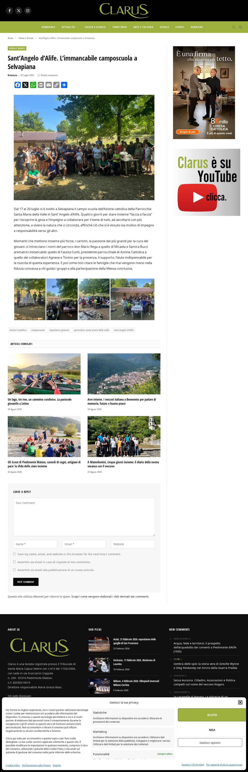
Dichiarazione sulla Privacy (36, 765)
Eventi (180, 27)
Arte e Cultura (143, 27)
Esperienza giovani (59, 330)
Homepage (48, 27)
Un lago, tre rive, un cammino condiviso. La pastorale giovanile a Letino (39, 402)
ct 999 (176, 659)
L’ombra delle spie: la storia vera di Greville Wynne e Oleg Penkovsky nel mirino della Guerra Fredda (206, 666)
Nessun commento (49, 75)
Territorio (120, 27)
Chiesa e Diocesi (95, 27)
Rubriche (197, 27)
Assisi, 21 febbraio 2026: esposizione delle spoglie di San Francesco (134, 641)
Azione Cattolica (18, 330)
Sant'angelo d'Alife (124, 330)
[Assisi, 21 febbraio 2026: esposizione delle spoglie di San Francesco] (99, 644)
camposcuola (38, 330)
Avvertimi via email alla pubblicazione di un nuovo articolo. (56, 570)
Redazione (12, 75)
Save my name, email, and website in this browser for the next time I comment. (69, 554)
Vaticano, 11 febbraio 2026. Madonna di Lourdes (134, 662)
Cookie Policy (13, 765)
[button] (240, 702)
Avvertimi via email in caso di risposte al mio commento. (54, 562)
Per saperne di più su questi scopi (224, 764)
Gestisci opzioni (210, 743)
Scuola (164, 27)
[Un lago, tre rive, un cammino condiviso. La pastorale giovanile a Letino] (44, 373)
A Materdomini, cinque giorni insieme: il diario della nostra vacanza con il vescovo (123, 464)
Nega (212, 730)
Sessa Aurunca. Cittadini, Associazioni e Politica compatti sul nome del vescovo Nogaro (204, 682)
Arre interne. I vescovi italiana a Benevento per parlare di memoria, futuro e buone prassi (122, 402)
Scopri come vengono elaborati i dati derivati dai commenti (109, 596)
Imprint (57, 765)
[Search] (240, 27)
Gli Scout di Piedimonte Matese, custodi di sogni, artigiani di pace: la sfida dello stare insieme (44, 464)
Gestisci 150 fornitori (193, 764)
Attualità (68, 27)
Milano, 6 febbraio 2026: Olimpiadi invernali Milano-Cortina (136, 683)
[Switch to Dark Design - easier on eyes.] (233, 27)
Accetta (212, 715)
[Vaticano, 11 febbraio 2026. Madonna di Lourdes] (99, 665)
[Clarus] (123, 10)
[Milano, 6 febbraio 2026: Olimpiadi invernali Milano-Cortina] (99, 686)
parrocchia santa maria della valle (91, 330)
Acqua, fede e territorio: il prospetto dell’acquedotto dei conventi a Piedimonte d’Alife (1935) (205, 647)
